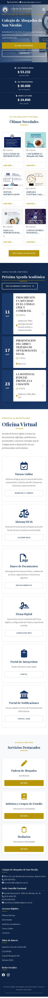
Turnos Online (7, 928)
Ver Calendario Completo (18, 286)
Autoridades (7, 919)
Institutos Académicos (11, 924)
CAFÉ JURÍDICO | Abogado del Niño (34, 155)
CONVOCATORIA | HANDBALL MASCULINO (35, 231)
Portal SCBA (24, 719)
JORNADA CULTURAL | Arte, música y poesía (34, 193)
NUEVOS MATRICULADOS (11, 193)
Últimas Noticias (8, 915)
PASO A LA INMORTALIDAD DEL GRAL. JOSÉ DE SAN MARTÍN (11, 231)
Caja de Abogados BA (11, 955)
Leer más (7, 165)
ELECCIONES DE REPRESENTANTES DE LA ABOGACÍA (12, 155)
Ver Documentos (24, 585)
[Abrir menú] (43, 9)
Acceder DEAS (24, 537)
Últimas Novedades (24, 45)
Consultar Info (24, 633)
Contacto (24, 53)
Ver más (24, 783)
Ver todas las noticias (24, 253)
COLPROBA (6, 951)
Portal (24, 674)
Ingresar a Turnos (24, 493)
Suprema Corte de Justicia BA (14, 947)
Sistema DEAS (7, 960)
